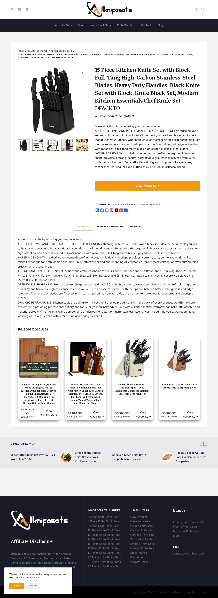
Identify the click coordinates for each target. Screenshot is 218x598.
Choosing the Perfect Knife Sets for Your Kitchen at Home (88, 457)
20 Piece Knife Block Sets (104, 557)
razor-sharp (99, 253)
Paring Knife (59, 275)
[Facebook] (12, 9)
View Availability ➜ (147, 185)
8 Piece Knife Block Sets (103, 521)
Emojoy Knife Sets (142, 543)
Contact (146, 25)
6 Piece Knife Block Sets (103, 516)
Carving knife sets (142, 530)
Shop (81, 25)
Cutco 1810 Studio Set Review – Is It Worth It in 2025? (33, 457)
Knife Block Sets (101, 25)
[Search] (202, 9)
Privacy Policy (139, 562)
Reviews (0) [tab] (135, 226)
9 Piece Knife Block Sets (103, 526)
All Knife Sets (63, 25)
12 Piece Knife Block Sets (104, 534)
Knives (155, 275)
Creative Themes (196, 592)
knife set (120, 244)
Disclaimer (137, 557)
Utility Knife (36, 275)
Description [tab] (83, 226)
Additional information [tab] (109, 226)
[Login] (196, 9)
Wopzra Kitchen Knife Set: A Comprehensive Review (129, 457)
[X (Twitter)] (19, 9)
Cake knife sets (140, 521)
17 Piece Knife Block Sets (104, 548)
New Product (138, 516)
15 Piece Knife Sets (124, 204)
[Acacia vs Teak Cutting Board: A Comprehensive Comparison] (167, 457)
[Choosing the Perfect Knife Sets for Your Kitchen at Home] (66, 457)
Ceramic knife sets (142, 534)
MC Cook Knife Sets (186, 531)
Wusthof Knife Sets (142, 539)
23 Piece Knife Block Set (103, 566)
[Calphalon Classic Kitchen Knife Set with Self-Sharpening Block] (179, 358)
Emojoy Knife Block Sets (189, 522)
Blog (160, 25)
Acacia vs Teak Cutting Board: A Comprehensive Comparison (191, 457)
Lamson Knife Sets (142, 548)
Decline (33, 585)
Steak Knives (138, 552)
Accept (16, 585)
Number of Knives (150, 204)
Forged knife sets (141, 526)
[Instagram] (27, 9)
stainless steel (161, 253)
